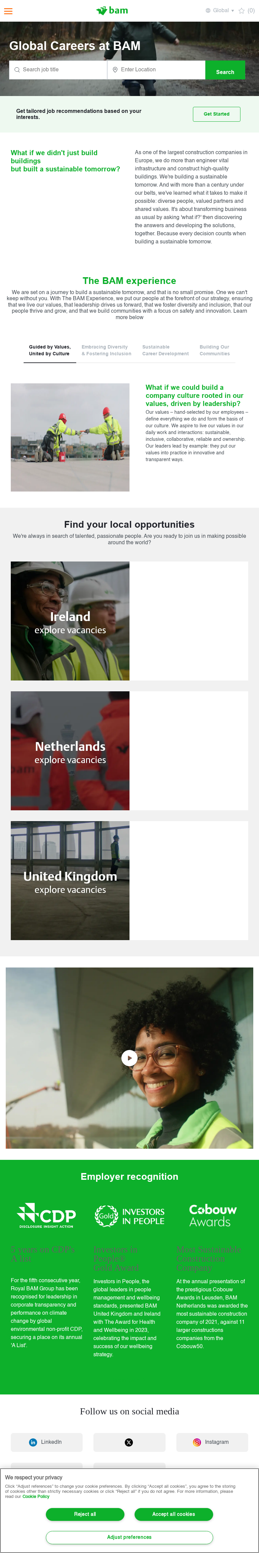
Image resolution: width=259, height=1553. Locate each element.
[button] (219, 11)
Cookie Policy (36, 1497)
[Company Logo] (112, 11)
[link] (129, 621)
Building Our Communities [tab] (215, 350)
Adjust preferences (129, 1537)
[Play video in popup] (129, 1058)
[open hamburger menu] (8, 11)
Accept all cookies (173, 1514)
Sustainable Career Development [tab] (165, 350)
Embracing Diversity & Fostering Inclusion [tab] (107, 350)
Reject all (85, 1514)
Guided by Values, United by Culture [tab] (50, 350)
